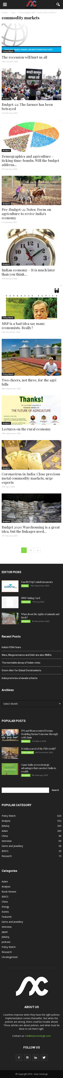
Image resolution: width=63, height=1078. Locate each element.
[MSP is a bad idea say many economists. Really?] (31, 302)
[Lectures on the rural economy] (31, 410)
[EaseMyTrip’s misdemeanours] (10, 586)
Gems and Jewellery (12, 846)
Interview (7, 841)
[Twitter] (44, 1057)
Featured (26, 602)
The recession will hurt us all (24, 57)
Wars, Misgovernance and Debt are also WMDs (27, 655)
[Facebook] (19, 1057)
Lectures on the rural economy (26, 429)
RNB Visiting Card (30, 598)
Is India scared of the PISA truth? (38, 748)
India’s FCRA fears (11, 647)
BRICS (5, 851)
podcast (6, 941)
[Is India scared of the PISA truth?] (10, 753)
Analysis (6, 98)
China (5, 835)
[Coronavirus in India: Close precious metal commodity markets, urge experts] (31, 454)
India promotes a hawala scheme (19, 678)
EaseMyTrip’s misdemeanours (37, 582)
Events (25, 586)
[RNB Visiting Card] (10, 602)
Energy (5, 906)
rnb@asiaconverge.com (38, 1035)
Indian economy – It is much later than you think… (28, 272)
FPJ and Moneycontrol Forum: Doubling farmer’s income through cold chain (39, 734)
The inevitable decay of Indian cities (21, 662)
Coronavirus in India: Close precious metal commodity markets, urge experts (31, 478)
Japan (5, 931)
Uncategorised (9, 957)
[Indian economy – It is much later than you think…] (31, 247)
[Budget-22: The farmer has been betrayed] (31, 84)
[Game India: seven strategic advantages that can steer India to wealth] (10, 769)
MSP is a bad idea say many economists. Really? (23, 325)
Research (7, 856)
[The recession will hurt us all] (31, 38)
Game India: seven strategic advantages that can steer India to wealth (38, 768)
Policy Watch (8, 51)
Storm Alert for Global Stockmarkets (21, 670)
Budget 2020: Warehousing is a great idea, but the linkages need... (31, 529)
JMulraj (5, 825)
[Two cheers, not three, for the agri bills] (31, 357)
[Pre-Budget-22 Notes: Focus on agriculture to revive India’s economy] (31, 190)
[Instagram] (27, 1057)
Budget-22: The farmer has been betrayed (27, 106)
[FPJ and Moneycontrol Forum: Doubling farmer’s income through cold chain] (10, 735)
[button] (58, 4)
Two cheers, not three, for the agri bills (29, 382)
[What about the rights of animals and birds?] (10, 618)
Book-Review (9, 891)
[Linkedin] (35, 1057)
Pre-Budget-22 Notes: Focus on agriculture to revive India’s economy (26, 213)
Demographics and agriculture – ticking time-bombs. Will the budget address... (30, 160)
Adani (5, 830)
